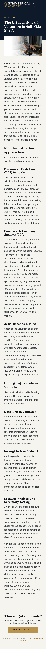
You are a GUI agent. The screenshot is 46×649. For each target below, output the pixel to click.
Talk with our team (23, 630)
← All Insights (34, 5)
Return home (33, 638)
